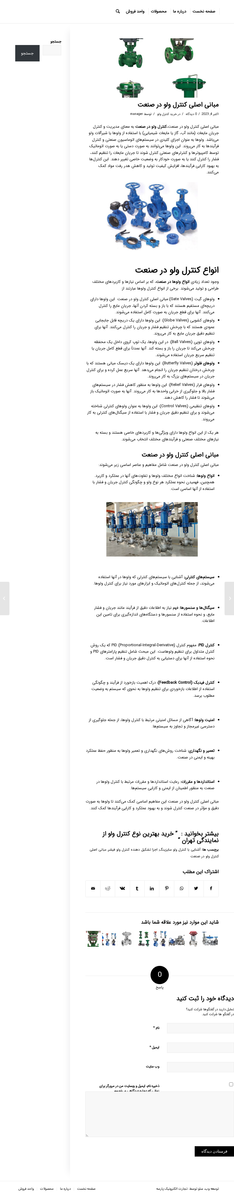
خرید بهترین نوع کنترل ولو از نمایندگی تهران (161, 837)
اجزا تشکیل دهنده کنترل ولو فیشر (133, 849)
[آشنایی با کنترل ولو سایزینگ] (193, 939)
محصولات (47, 1189)
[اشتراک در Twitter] (196, 889)
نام (156, 1028)
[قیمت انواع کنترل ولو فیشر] (143, 939)
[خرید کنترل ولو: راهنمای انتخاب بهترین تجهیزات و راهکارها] (160, 939)
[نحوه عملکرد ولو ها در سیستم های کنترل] (127, 939)
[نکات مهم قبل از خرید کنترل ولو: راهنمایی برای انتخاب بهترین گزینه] (93, 939)
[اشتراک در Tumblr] (137, 889)
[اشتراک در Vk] (122, 889)
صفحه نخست (86, 1189)
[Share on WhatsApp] (181, 889)
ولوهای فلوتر (204, 363)
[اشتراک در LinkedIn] (152, 889)
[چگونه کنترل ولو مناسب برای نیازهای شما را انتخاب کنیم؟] (210, 939)
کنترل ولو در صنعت (151, 126)
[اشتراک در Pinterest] (166, 889)
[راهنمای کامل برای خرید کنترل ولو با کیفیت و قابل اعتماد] (110, 939)
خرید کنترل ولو (167, 114)
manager (136, 114)
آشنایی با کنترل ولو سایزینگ (179, 849)
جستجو (55, 41)
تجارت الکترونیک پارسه (171, 1189)
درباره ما (65, 1189)
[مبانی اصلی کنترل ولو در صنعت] (177, 939)
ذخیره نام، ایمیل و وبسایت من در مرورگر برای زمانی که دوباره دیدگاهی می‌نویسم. (129, 1089)
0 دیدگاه (191, 114)
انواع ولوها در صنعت (173, 282)
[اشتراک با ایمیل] (93, 889)
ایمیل (154, 1047)
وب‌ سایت (152, 1066)
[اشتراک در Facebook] (211, 889)
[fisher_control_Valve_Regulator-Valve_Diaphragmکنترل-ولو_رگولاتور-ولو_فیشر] (152, 68)
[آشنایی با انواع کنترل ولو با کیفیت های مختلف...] (229, 598)
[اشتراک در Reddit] (108, 889)
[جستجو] (118, 11)
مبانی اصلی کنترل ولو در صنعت (178, 105)
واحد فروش (26, 1189)
